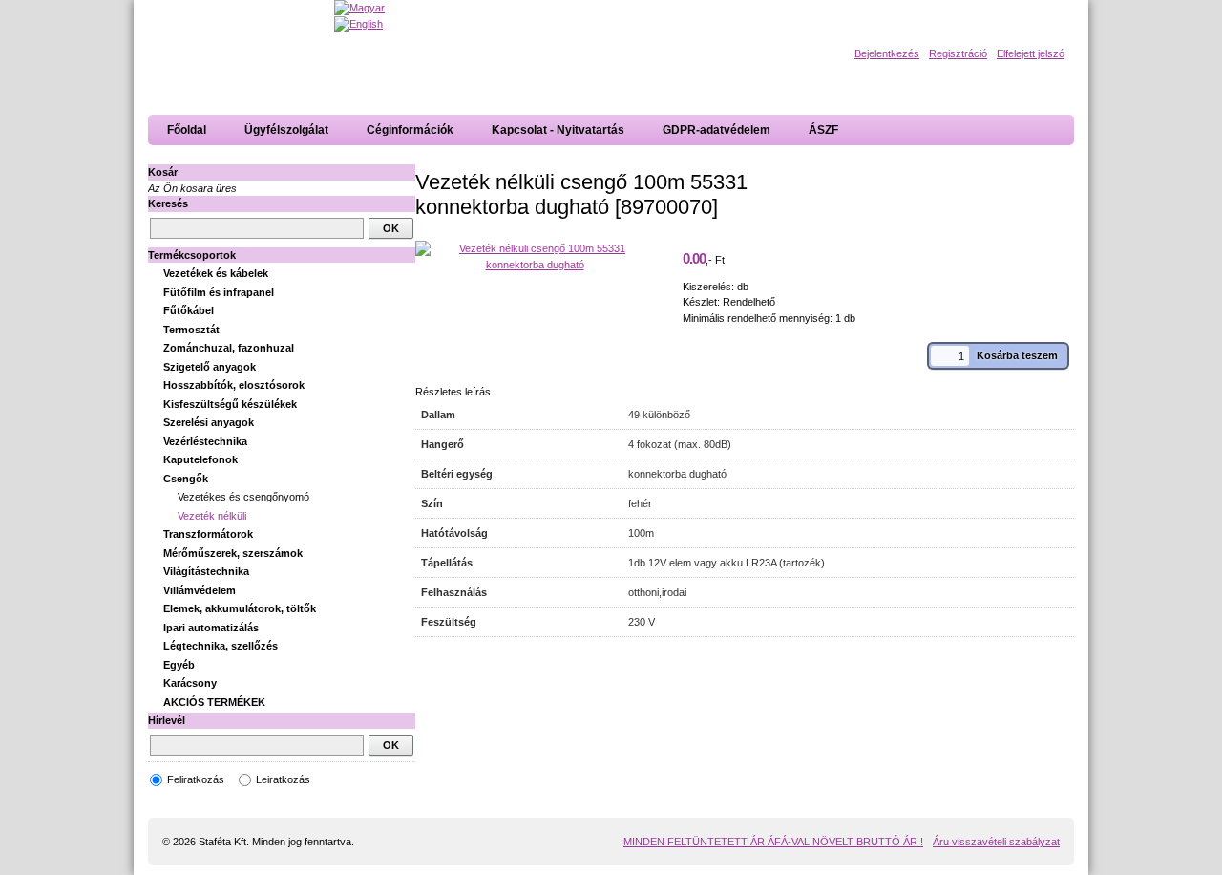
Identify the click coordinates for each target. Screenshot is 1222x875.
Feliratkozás (195, 779)
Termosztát (191, 329)
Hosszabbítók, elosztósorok (234, 385)
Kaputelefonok (200, 459)
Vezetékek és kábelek (215, 273)
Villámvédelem (199, 590)
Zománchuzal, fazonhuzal (228, 347)
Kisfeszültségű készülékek (230, 404)
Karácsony (190, 683)
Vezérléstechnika (205, 441)
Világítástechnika (206, 571)
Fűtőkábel (188, 310)
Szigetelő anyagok (209, 367)
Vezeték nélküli (212, 516)
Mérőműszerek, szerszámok (233, 553)
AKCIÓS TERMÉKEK (214, 702)
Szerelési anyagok (208, 422)
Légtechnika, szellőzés (220, 645)
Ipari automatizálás (211, 627)
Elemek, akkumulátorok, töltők (239, 608)
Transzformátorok (208, 534)
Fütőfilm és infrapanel (218, 292)
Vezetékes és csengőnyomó (243, 496)
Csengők (185, 478)
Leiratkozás (283, 779)
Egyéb (179, 665)
